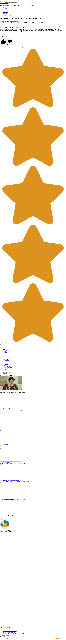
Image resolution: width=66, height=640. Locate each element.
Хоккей (6, 371)
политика (7, 360)
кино (6, 353)
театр (6, 362)
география (7, 350)
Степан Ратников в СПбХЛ (9, 632)
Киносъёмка (8, 368)
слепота (29, 47)
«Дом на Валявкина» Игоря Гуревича (8, 444)
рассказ (14, 47)
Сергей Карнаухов (20, 47)
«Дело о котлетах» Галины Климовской (8, 515)
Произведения (6, 9)
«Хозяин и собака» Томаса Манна (7, 498)
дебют (4, 47)
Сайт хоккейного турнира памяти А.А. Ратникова (14, 633)
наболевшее (7, 358)
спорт (6, 361)
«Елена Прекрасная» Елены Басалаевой (8, 408)
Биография (5, 8)
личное (6, 356)
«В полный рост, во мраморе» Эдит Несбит (9, 480)
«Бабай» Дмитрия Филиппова (6, 462)
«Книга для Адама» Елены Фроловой (8, 391)
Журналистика (8, 367)
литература (15, 21)
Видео (4, 10)
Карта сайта (5, 12)
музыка (6, 357)
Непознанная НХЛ (7, 372)
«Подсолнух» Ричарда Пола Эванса (8, 426)
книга (7, 47)
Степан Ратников (4, 3)
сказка (26, 47)
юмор (6, 364)
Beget (5, 636)
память (6, 359)
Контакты (5, 13)
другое (6, 351)
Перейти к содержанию (5, 0)
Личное (7, 369)
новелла (11, 47)
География (7, 366)
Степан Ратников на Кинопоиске (10, 629)
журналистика (8, 352)
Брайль (1, 47)
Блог (4, 7)
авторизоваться (23, 344)
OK (57, 638)
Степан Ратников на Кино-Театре (10, 631)
